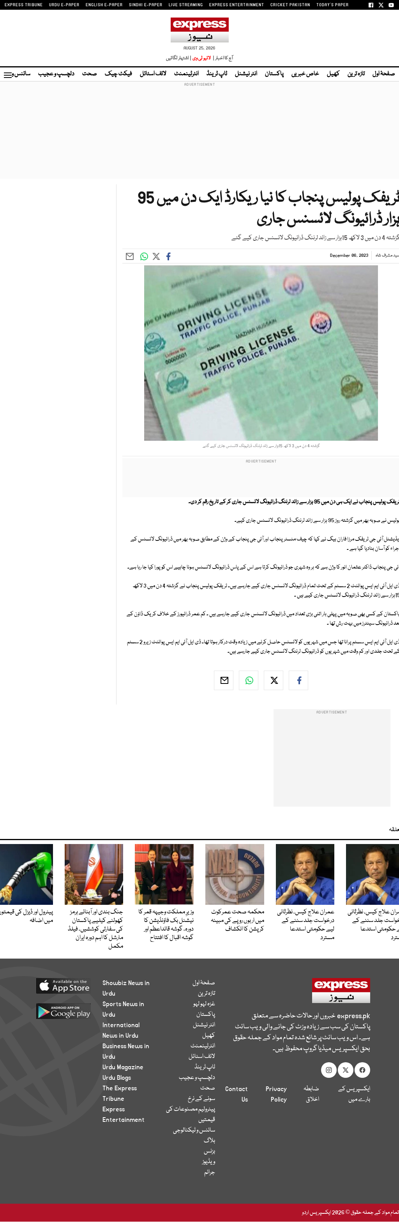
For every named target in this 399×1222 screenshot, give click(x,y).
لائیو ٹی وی (201, 58)
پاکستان (274, 74)
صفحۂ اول (384, 74)
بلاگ (209, 1141)
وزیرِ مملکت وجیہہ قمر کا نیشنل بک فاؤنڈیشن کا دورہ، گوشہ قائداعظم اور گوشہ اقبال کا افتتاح (166, 925)
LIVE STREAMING (186, 5)
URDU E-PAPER (64, 5)
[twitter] (273, 680)
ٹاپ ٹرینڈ (217, 74)
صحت (89, 74)
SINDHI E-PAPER (145, 5)
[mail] (223, 680)
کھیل (333, 74)
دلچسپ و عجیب (56, 74)
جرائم (209, 1172)
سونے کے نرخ (201, 1099)
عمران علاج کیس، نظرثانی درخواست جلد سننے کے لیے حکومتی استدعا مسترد (305, 925)
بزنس (209, 1151)
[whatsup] (248, 680)
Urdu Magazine (122, 1067)
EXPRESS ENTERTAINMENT (236, 5)
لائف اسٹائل (153, 74)
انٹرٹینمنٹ (186, 74)
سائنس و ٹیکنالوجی (194, 1130)
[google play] (60, 1010)
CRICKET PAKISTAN (290, 5)
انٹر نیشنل (246, 74)
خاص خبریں (305, 74)
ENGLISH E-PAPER (104, 5)
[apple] (60, 985)
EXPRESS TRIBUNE (24, 5)
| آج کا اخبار (222, 58)
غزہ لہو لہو (204, 1004)
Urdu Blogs (116, 1077)
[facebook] (298, 680)
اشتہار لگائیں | (179, 58)
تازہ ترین (356, 74)
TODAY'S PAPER (332, 5)
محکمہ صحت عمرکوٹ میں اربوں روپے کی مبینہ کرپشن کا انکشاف (237, 921)
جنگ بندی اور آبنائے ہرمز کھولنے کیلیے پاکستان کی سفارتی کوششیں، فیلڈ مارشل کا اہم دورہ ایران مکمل (95, 929)
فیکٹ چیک (118, 74)
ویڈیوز (208, 1162)
